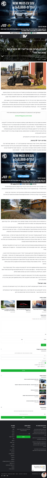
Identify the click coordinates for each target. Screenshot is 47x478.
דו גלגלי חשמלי (11, 436)
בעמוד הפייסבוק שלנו (43, 444)
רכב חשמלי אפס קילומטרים (40, 364)
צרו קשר (17, 473)
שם (45, 334)
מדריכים (12, 451)
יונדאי (13, 448)
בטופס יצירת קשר (37, 443)
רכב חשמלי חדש (42, 363)
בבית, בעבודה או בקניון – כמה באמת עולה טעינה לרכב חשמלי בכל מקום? (26, 384)
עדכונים (13, 457)
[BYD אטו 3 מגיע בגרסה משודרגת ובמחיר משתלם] (39, 304)
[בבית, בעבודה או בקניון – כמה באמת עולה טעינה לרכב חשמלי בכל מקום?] (42, 386)
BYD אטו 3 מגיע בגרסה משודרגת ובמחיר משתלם (30, 395)
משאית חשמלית (11, 453)
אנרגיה (13, 431)
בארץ (13, 433)
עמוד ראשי (43, 40)
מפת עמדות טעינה (4, 473)
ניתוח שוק (12, 455)
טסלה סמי (12, 446)
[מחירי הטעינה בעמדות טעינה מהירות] (42, 402)
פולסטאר (12, 459)
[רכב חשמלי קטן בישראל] (42, 391)
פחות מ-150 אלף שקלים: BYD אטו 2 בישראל (31, 379)
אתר (22, 339)
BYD (13, 429)
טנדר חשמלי (12, 442)
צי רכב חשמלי (12, 463)
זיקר (13, 438)
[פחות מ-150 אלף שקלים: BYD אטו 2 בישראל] (42, 381)
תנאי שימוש (25, 473)
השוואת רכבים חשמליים (11, 473)
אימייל (45, 339)
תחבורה (12, 467)
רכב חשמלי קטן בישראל (34, 390)
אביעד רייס (44, 59)
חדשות (40, 40)
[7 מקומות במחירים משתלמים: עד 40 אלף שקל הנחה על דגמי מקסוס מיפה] (8, 304)
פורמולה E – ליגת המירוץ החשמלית (8, 461)
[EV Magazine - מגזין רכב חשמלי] (23, 36)
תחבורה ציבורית (11, 468)
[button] (43, 475)
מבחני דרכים (12, 450)
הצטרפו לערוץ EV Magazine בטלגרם (23, 115)
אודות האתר (21, 473)
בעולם (13, 434)
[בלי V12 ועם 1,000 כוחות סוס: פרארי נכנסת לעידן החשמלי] (23, 304)
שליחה (23, 370)
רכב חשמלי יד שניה (41, 366)
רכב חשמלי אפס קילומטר (10, 465)
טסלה (13, 444)
